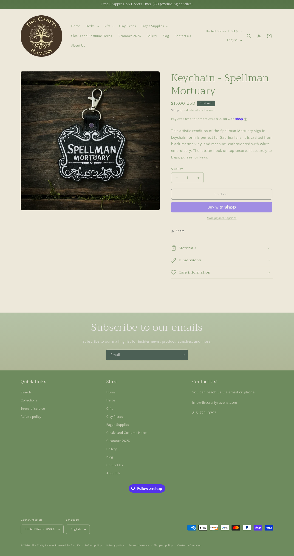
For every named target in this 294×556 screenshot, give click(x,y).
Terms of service (33, 409)
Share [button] (180, 231)
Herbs (110, 400)
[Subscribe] (183, 355)
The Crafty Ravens (43, 545)
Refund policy (31, 417)
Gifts (109, 409)
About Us (113, 473)
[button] (92, 26)
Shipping (177, 110)
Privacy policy (115, 545)
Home (110, 392)
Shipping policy (163, 545)
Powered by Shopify (67, 545)
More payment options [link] (222, 218)
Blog (109, 457)
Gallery (111, 449)
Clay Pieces (114, 417)
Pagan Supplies (117, 425)
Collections (29, 400)
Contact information (189, 545)
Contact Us (114, 465)
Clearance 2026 (118, 441)
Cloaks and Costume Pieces (126, 433)
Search (26, 392)
